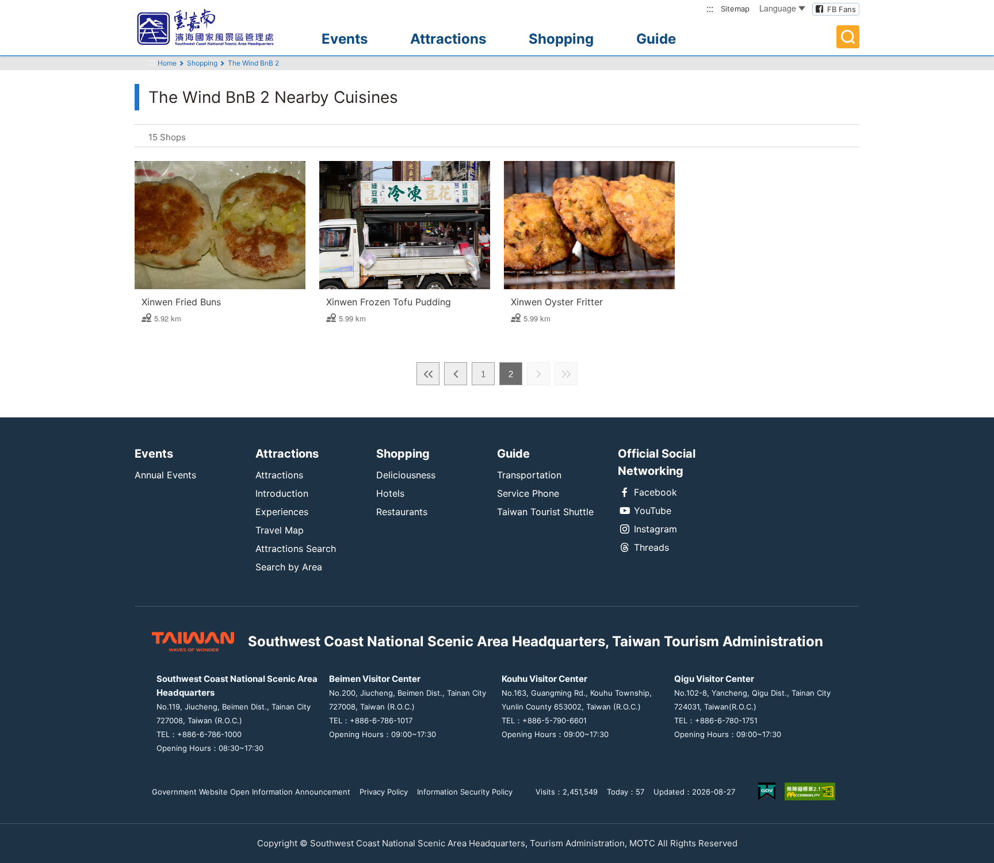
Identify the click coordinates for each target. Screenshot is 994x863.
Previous (455, 373)
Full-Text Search (847, 36)
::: (709, 8)
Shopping (561, 38)
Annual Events (165, 475)
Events (345, 38)
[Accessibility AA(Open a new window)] (810, 791)
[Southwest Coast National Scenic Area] (215, 27)
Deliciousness (405, 475)
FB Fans (841, 9)
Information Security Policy (465, 791)
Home (167, 63)
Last (566, 373)
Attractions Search (295, 548)
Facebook (655, 492)
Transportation (529, 475)
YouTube (652, 510)
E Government (766, 791)
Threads (651, 547)
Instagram (655, 529)
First (427, 373)
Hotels (390, 493)
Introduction (281, 493)
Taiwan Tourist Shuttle (545, 511)
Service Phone (528, 493)
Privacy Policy (384, 791)
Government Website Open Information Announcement (251, 791)
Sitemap (735, 8)
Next (538, 373)
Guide (656, 38)
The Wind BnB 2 (253, 63)
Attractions (448, 38)
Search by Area (288, 567)
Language (777, 8)
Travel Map (279, 530)
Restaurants (401, 511)
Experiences (281, 511)
